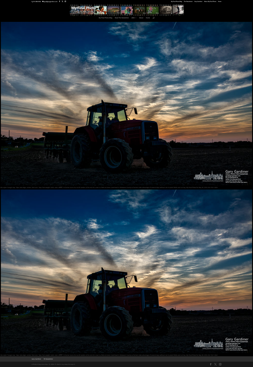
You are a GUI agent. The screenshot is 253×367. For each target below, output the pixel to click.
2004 (133, 18)
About (141, 18)
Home (219, 1)
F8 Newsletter (48, 359)
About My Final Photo (210, 1)
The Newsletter (188, 1)
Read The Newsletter (122, 18)
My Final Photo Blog (176, 1)
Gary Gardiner (198, 1)
